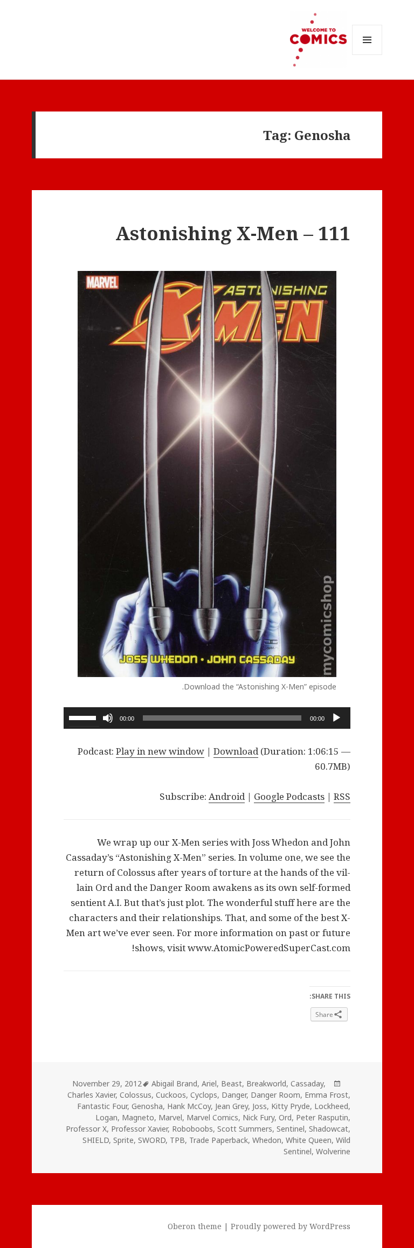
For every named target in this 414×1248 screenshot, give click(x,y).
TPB (177, 1140)
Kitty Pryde (290, 1106)
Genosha (147, 1106)
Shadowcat (328, 1129)
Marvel (170, 1117)
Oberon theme (195, 1226)
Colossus (135, 1095)
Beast (231, 1083)
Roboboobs (192, 1129)
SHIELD (95, 1140)
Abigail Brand (174, 1083)
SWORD (151, 1140)
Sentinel (291, 1129)
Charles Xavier (91, 1095)
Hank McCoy (189, 1106)
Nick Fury (258, 1117)
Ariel (209, 1083)
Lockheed (331, 1106)
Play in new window (160, 751)
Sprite (123, 1140)
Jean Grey (231, 1106)
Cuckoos (171, 1095)
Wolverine (333, 1151)
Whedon (266, 1140)
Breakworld (266, 1083)
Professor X (86, 1129)
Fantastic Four (102, 1106)
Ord (285, 1117)
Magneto (138, 1117)
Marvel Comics (212, 1117)
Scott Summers (244, 1129)
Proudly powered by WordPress (290, 1226)
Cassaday (307, 1083)
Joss (259, 1106)
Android (227, 796)
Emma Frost (326, 1095)
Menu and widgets (367, 54)
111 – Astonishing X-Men (232, 233)
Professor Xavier (139, 1129)
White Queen (309, 1140)
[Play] (336, 718)
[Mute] (107, 718)
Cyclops (203, 1095)
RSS (342, 796)
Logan (106, 1117)
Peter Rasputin (322, 1117)
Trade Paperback (218, 1140)
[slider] (84, 717)
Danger (234, 1095)
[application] (207, 718)
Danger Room (275, 1095)
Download (235, 751)
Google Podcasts (289, 796)
